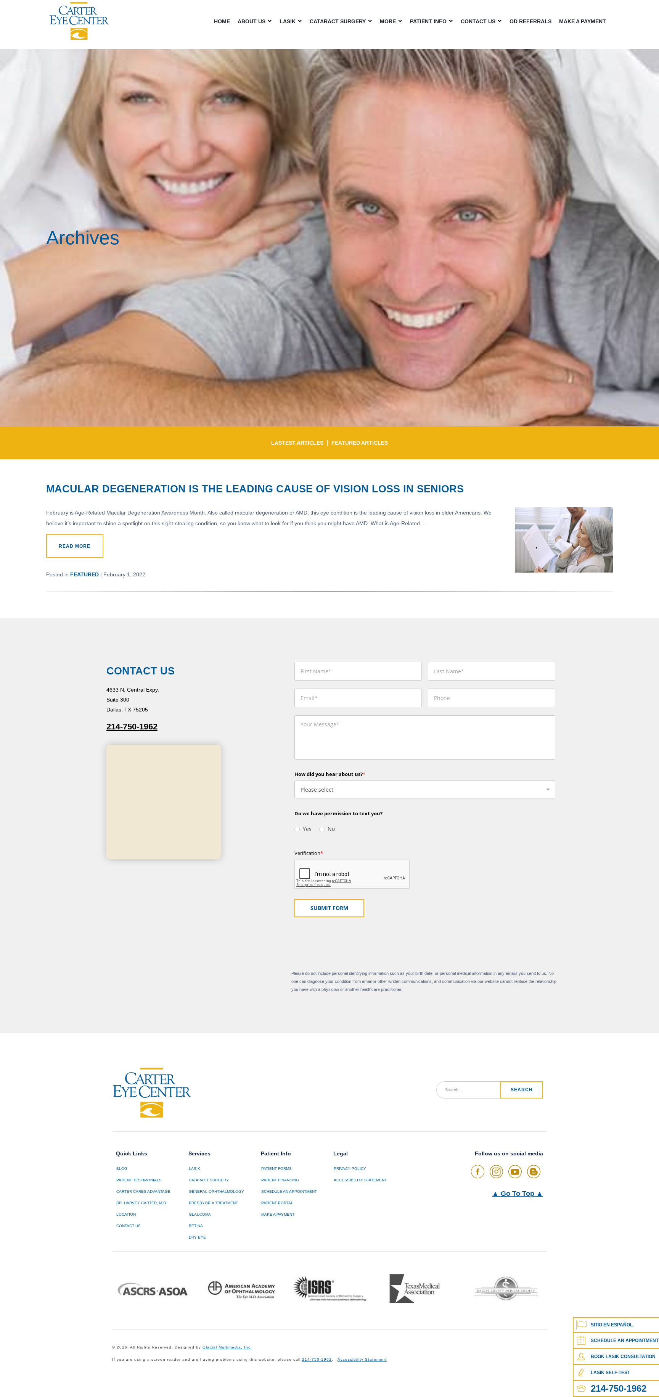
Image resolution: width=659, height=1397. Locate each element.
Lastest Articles (297, 443)
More (388, 21)
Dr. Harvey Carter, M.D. (141, 1203)
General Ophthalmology (216, 1191)
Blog (121, 1168)
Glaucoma (200, 1214)
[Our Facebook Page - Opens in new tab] (477, 1171)
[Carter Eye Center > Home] (79, 21)
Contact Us (478, 21)
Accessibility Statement (360, 1180)
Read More (74, 546)
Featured (84, 574)
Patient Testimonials (139, 1180)
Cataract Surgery (338, 21)
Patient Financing (280, 1180)
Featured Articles (359, 443)
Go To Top (517, 1193)
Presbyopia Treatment (213, 1203)
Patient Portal (277, 1203)
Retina (196, 1226)
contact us (128, 1226)
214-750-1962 (132, 726)
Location (126, 1214)
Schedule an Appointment (289, 1191)
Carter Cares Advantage (143, 1191)
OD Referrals (530, 21)
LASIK (288, 21)
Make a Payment (582, 21)
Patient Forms (276, 1168)
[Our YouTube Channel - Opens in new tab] (515, 1171)
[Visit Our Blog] (533, 1171)
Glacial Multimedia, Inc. (227, 1347)
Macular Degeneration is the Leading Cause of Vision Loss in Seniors (255, 489)
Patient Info (428, 21)
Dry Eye (197, 1237)
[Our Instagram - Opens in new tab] (496, 1171)
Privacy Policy (350, 1168)
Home (222, 21)
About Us (251, 21)
